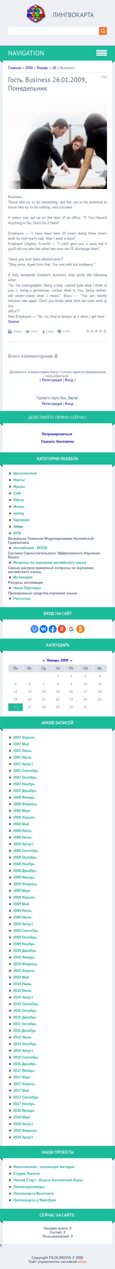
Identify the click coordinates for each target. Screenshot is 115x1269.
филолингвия (25, 473)
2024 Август (23, 1137)
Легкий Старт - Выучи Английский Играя (48, 1180)
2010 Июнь (22, 984)
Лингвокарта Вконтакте (33, 1193)
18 (100, 692)
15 (58, 692)
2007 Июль (22, 757)
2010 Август (23, 997)
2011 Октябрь (24, 1024)
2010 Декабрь (24, 1017)
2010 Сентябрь (26, 1004)
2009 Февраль (25, 884)
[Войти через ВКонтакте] (44, 629)
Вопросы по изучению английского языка (49, 563)
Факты (19, 480)
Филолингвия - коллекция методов (43, 1167)
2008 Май (21, 824)
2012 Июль (22, 1037)
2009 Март (21, 891)
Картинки (21, 520)
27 (30, 707)
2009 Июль (22, 917)
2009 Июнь (22, 911)
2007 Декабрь (24, 791)
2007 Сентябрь (26, 771)
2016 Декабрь (24, 1064)
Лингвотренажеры (29, 1187)
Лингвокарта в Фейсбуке (34, 1200)
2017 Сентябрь (26, 1097)
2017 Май (21, 1091)
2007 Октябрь (25, 777)
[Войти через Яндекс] (62, 629)
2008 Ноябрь (24, 864)
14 (44, 692)
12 (15, 692)
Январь (42, 68)
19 (15, 699)
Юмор (18, 500)
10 (85, 684)
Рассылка (21, 599)
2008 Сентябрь (26, 851)
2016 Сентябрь (26, 1057)
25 (100, 699)
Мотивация (23, 577)
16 (71, 692)
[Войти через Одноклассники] (80, 629)
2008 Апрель (24, 817)
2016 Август (23, 1051)
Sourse (13, 322)
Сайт (17, 493)
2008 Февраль (25, 804)
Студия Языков (26, 1173)
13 (30, 692)
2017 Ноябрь (24, 1104)
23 (71, 699)
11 (100, 684)
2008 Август (23, 844)
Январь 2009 (57, 660)
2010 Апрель (24, 971)
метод (18, 513)
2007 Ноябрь (24, 784)
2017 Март (21, 1077)
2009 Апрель (24, 897)
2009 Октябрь (25, 937)
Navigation (26, 53)
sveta (50, 331)
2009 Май (21, 904)
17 (85, 692)
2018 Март (21, 1117)
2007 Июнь (22, 751)
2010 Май (21, 977)
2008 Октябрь (25, 857)
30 (71, 707)
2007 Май (21, 744)
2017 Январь (24, 1071)
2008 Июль (22, 837)
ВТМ (17, 533)
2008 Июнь (22, 831)
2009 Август (23, 924)
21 (44, 699)
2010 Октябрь (25, 1011)
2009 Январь (24, 877)
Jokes (17, 331)
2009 (29, 68)
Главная (14, 68)
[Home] (36, 16)
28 (44, 707)
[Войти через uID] (34, 629)
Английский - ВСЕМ (30, 548)
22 (58, 699)
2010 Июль (22, 991)
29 (58, 707)
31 (85, 707)
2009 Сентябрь (26, 931)
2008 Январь (24, 797)
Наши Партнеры (27, 588)
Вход (69, 380)
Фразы (19, 487)
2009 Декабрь (24, 951)
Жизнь (19, 507)
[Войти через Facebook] (53, 629)
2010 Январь (24, 957)
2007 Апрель (24, 737)
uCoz (82, 1262)
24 (85, 699)
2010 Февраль (25, 964)
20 (30, 699)
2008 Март (21, 811)
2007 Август (23, 764)
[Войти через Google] (71, 629)
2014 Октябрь (25, 1044)
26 (54, 68)
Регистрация (52, 380)
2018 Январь (24, 1111)
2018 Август (23, 1124)
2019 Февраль (25, 1131)
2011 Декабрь (24, 1031)
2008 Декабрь (24, 871)
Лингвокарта (73, 15)
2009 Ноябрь (24, 944)
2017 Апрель (24, 1084)
